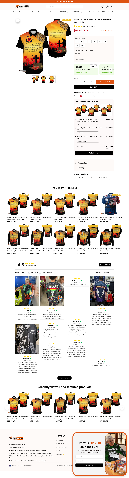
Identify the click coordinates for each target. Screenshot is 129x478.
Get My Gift (89, 465)
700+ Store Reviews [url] (89, 26)
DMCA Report (28, 465)
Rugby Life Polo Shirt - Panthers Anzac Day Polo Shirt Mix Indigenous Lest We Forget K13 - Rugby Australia (27, 319)
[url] (18, 447)
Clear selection (79, 59)
